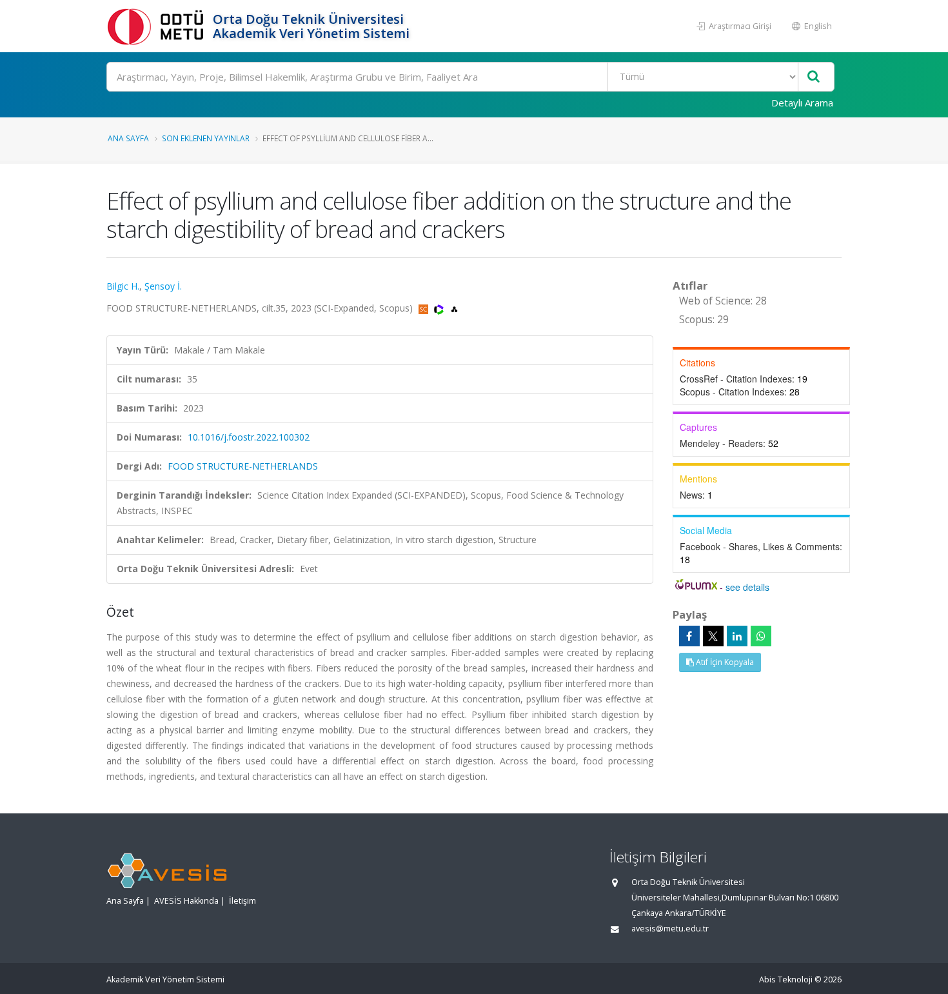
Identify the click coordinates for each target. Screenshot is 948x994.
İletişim (242, 900)
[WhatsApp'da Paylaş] (761, 636)
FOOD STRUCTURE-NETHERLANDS (243, 466)
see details (747, 587)
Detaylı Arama (802, 102)
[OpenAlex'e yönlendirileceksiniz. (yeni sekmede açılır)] (454, 308)
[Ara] (813, 77)
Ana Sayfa (128, 138)
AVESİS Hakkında (186, 900)
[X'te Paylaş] (713, 636)
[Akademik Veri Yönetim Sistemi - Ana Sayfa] (158, 26)
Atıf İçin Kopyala (724, 662)
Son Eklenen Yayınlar (206, 138)
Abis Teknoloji (786, 979)
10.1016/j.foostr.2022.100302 (249, 437)
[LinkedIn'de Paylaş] (737, 636)
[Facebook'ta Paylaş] (689, 636)
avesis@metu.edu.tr (670, 928)
